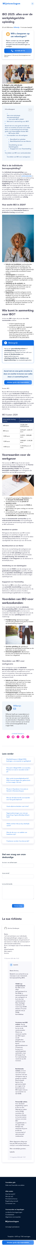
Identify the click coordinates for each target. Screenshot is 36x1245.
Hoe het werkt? (10, 1194)
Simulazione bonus (11, 1199)
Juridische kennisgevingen (13, 1212)
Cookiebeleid (9, 1215)
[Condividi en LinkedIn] (13, 738)
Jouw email (5, 873)
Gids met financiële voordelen (14, 1185)
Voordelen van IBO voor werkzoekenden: (18, 153)
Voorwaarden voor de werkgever (17, 135)
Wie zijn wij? (9, 1196)
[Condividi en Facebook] (8, 738)
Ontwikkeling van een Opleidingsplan (15, 146)
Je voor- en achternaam (9, 862)
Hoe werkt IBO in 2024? (16, 119)
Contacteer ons (10, 1203)
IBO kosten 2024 (13, 133)
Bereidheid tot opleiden (18, 139)
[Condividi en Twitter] (22, 738)
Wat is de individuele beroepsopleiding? (13, 116)
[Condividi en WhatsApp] (27, 738)
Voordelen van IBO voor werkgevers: (18, 157)
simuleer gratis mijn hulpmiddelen (18, 382)
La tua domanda (7, 884)
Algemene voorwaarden (13, 1217)
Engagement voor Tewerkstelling (20, 149)
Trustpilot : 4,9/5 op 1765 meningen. (19, 1236)
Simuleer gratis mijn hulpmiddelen (18, 1242)
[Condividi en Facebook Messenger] (18, 738)
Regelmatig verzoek (11, 1201)
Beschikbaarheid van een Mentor (20, 141)
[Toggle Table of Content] (29, 109)
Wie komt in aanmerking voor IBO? (18, 121)
